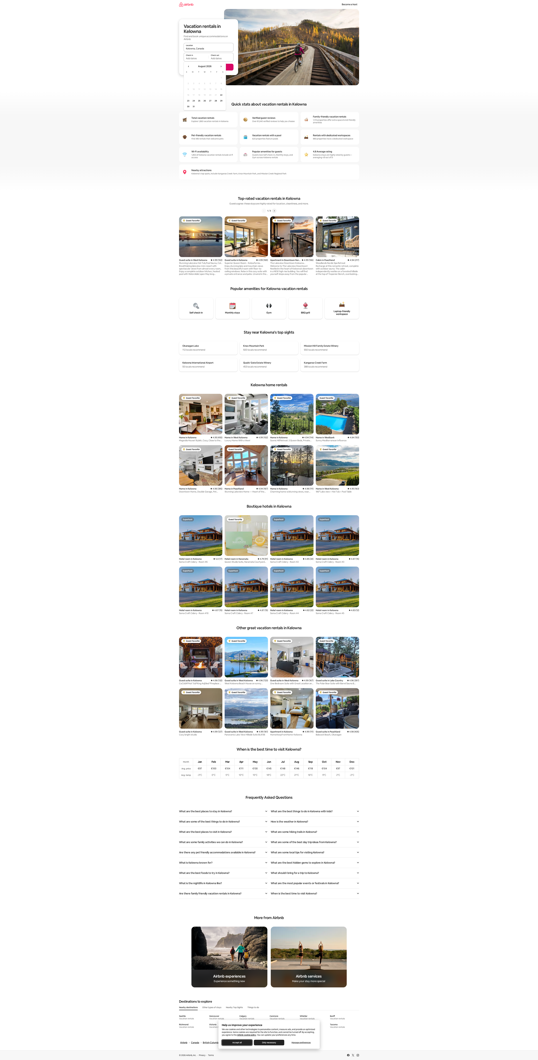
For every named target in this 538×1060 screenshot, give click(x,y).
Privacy (202, 1055)
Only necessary (269, 1042)
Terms (211, 1055)
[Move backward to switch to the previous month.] (188, 66)
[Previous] (264, 211)
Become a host (349, 4)
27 (210, 100)
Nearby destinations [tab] (188, 1007)
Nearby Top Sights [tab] (234, 1007)
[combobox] (208, 48)
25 (199, 100)
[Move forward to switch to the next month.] (221, 66)
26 (205, 100)
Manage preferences (301, 1042)
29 (221, 100)
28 (216, 100)
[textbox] (196, 58)
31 (194, 106)
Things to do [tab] (253, 1007)
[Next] (274, 211)
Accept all (237, 1042)
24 (194, 100)
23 (188, 100)
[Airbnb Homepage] (186, 4)
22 (221, 95)
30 (188, 106)
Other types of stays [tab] (211, 1007)
